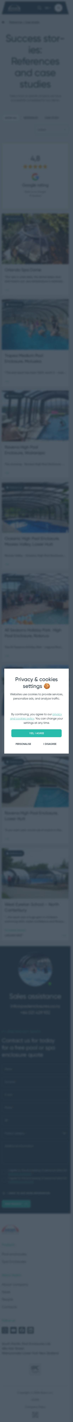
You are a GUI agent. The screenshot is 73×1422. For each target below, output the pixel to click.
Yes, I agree (36, 733)
